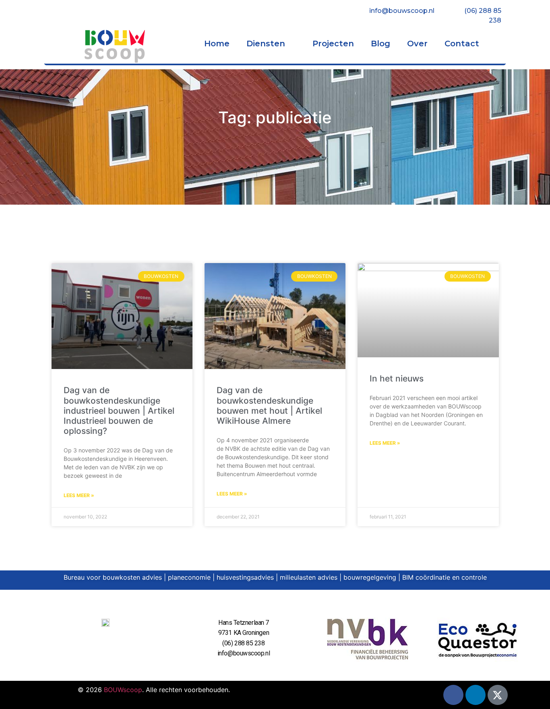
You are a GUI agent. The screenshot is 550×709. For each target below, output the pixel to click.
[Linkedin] (475, 695)
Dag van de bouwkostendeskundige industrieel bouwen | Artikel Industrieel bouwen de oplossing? (119, 410)
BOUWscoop (123, 690)
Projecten (333, 43)
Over (417, 43)
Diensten (265, 43)
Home (217, 43)
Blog (380, 43)
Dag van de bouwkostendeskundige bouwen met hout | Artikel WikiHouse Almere (269, 405)
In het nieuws (397, 378)
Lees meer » (79, 495)
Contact (462, 43)
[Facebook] (453, 695)
